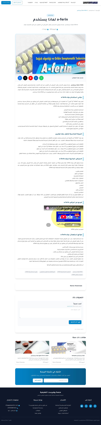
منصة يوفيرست (50, 92)
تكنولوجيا (30, 2)
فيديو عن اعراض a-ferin (77, 274)
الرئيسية (73, 2)
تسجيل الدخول (17, 2)
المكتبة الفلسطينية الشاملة (63, 405)
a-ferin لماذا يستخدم (77, 272)
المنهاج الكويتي (63, 410)
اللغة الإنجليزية (43, 2)
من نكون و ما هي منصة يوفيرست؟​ (38, 405)
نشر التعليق (74, 322)
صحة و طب (91, 10)
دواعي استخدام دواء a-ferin (31, 272)
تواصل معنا (38, 413)
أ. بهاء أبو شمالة (4, 420)
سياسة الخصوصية (38, 408)
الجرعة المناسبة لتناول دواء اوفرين (47, 272)
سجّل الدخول (69, 306)
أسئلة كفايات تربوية (63, 413)
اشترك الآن (38, 380)
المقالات (38, 410)
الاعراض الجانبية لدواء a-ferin (64, 272)
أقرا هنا (49, 265)
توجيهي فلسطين (63, 408)
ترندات (36, 2)
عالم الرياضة (52, 2)
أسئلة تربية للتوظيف (63, 2)
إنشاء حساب (6, 2)
